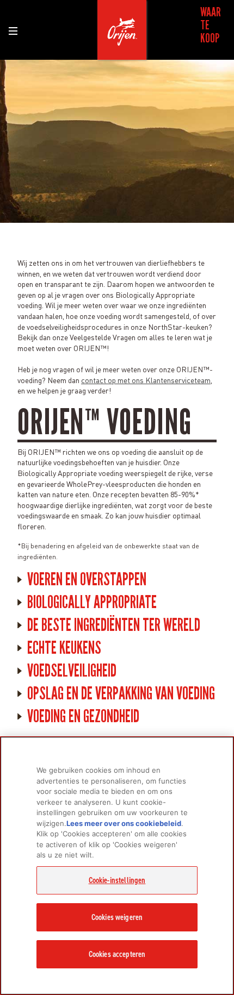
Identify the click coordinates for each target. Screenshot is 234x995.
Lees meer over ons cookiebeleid (123, 823)
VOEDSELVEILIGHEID (71, 670)
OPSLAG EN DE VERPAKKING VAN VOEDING (121, 693)
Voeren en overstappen (86, 579)
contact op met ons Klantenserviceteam (146, 380)
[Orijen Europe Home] (121, 30)
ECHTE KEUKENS (64, 647)
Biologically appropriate (92, 602)
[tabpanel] (117, 141)
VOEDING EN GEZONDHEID (83, 716)
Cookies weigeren (117, 917)
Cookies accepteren (117, 954)
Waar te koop (210, 25)
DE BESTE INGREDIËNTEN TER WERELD (113, 625)
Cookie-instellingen (117, 880)
